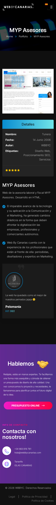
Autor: (9, 145)
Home (9, 36)
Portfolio (23, 36)
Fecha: (9, 139)
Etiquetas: (9, 150)
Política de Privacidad (34, 496)
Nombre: (11, 134)
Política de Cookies (43, 500)
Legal (12, 496)
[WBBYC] (18, 7)
